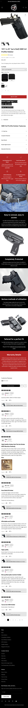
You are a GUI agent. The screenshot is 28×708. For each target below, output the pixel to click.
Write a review (10, 386)
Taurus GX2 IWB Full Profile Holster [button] (13, 615)
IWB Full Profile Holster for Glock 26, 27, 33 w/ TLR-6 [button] (15, 561)
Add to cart (14, 96)
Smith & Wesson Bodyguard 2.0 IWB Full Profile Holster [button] (15, 536)
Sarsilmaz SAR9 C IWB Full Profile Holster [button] (14, 405)
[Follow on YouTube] (16, 701)
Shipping (3, 674)
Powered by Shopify (20, 704)
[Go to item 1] (3, 44)
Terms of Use (4, 677)
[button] (4, 55)
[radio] (4, 77)
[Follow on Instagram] (9, 701)
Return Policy (4, 672)
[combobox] (14, 69)
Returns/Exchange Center (6, 663)
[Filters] (22, 385)
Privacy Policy (4, 679)
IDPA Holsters (4, 642)
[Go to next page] (22, 620)
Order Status (4, 660)
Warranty (3, 656)
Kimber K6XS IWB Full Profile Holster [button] (13, 477)
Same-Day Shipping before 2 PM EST (14, 1)
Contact (3, 653)
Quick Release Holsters (6, 639)
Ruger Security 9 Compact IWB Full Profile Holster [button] (14, 431)
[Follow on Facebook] (2, 701)
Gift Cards (3, 658)
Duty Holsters (4, 635)
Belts (2, 632)
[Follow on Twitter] (5, 701)
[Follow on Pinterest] (12, 701)
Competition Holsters (5, 637)
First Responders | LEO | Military (8, 665)
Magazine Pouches (5, 646)
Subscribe (6, 696)
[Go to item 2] (8, 44)
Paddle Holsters (4, 644)
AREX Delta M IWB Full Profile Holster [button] (13, 508)
